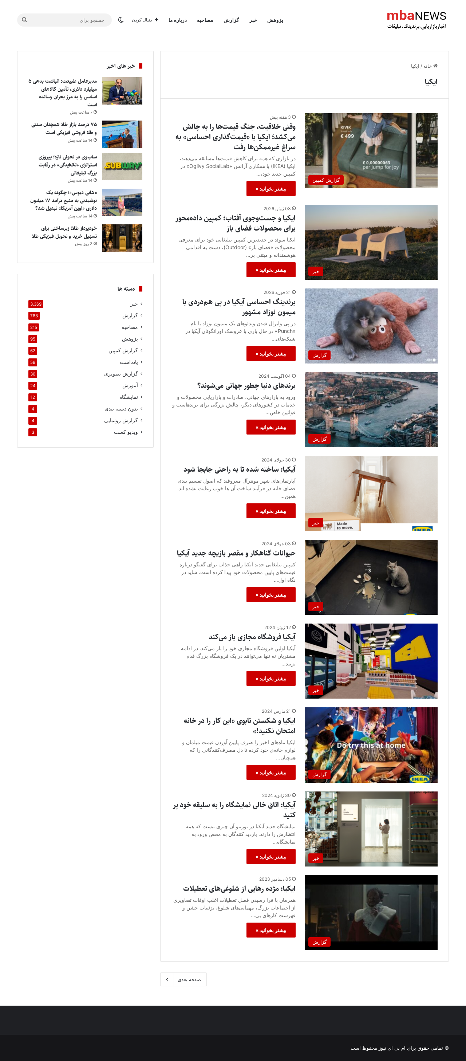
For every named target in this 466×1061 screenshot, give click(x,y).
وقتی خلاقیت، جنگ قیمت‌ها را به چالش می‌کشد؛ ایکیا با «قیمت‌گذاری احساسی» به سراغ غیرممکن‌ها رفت (235, 137)
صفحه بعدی (189, 979)
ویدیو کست (126, 432)
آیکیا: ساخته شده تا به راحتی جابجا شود (239, 469)
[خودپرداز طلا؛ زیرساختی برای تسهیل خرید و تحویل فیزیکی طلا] (122, 238)
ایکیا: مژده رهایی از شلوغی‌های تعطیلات (239, 889)
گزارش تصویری (121, 374)
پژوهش (275, 20)
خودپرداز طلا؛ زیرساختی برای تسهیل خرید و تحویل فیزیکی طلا (64, 232)
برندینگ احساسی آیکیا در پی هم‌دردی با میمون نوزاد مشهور (239, 307)
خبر (253, 20)
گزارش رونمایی (121, 420)
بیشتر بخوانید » (271, 188)
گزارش (231, 20)
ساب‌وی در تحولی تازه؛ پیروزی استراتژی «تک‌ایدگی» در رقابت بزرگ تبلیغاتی (68, 165)
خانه (428, 66)
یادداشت (129, 362)
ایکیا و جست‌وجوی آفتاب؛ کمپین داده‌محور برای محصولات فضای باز (235, 223)
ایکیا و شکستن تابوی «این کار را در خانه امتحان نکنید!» (240, 726)
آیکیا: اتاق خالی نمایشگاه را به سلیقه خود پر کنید (234, 810)
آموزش (130, 385)
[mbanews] (416, 20)
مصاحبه (205, 20)
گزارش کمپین (123, 350)
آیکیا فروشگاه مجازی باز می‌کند (252, 637)
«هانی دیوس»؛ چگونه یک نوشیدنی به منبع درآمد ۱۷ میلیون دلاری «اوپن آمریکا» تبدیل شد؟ (63, 200)
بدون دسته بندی (121, 409)
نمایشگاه (128, 397)
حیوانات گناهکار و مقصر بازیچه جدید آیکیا (236, 553)
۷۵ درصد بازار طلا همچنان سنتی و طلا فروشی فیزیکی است (64, 129)
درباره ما (178, 20)
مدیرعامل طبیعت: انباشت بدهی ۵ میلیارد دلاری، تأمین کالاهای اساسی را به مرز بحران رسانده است (62, 93)
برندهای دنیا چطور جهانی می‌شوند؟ (246, 386)
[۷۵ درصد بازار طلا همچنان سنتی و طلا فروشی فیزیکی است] (122, 134)
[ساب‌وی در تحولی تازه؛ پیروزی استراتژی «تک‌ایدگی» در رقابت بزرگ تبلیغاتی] (122, 166)
